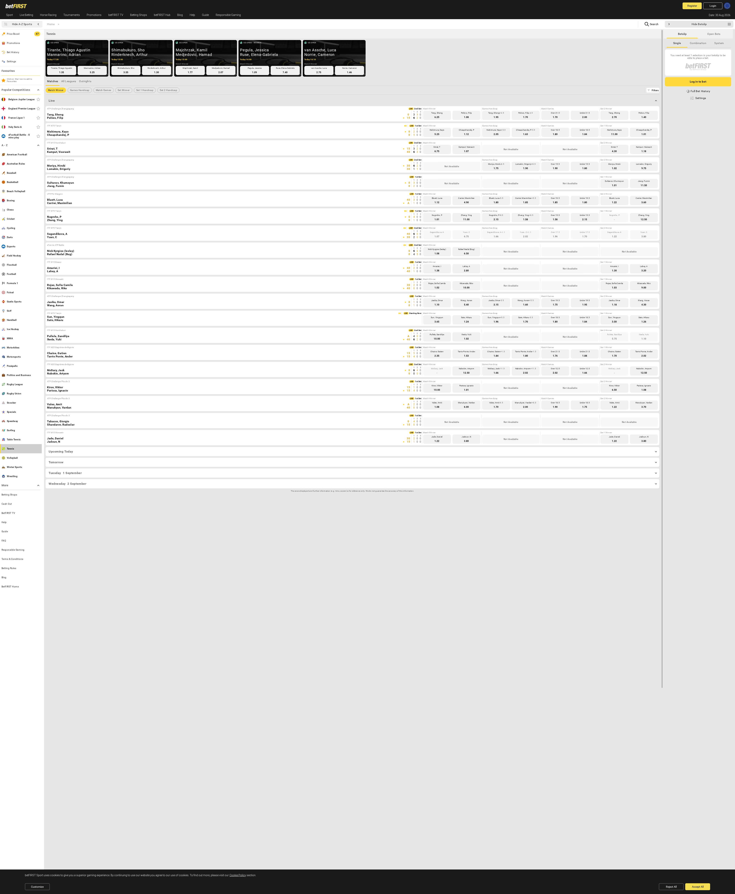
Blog (180, 14)
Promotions (94, 14)
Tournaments (71, 14)
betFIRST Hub (162, 14)
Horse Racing (48, 14)
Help (192, 14)
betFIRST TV (115, 14)
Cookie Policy (237, 875)
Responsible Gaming (228, 14)
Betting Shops (138, 14)
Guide (205, 14)
